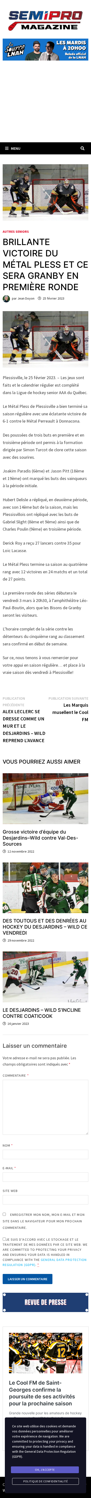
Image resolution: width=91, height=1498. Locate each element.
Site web (10, 1191)
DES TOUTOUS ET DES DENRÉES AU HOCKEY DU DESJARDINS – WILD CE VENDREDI (45, 927)
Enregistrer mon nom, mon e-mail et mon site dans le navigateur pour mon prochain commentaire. (44, 1221)
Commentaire (16, 1075)
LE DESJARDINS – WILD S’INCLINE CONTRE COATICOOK (42, 1013)
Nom (8, 1145)
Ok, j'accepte (45, 1469)
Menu (15, 148)
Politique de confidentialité (45, 1481)
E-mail (9, 1168)
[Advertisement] (45, 107)
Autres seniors (16, 231)
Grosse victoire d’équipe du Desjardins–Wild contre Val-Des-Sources (40, 838)
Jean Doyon (25, 298)
